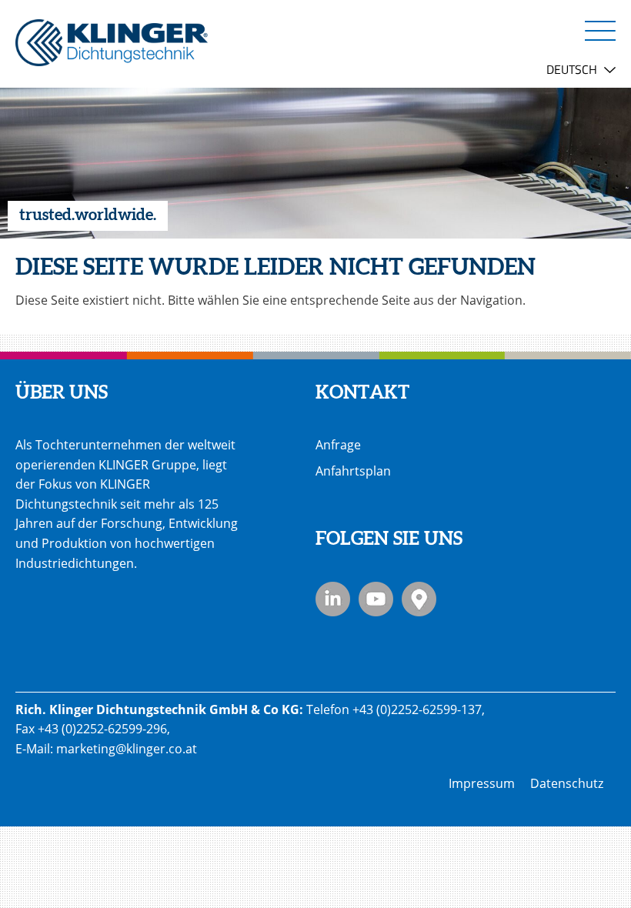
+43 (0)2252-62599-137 (417, 709)
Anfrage (338, 444)
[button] (600, 30)
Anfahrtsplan (353, 470)
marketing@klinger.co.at (126, 748)
